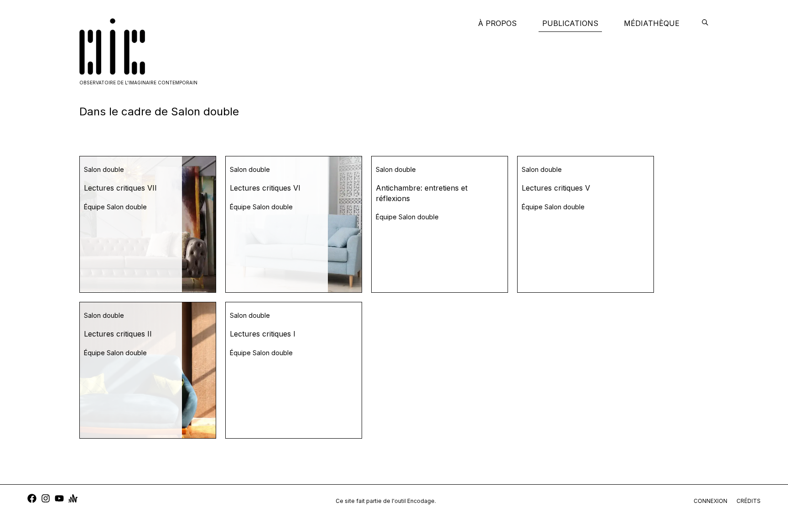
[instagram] (45, 499)
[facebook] (31, 499)
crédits (748, 500)
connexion (710, 500)
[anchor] (73, 499)
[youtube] (59, 499)
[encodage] (705, 23)
